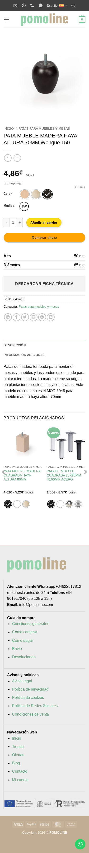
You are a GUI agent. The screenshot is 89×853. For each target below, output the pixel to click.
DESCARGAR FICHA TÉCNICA (44, 284)
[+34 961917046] (32, 5)
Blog (16, 763)
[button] (6, 19)
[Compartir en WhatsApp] (8, 317)
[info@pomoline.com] (16, 5)
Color (8, 193)
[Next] (78, 78)
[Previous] (11, 78)
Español (52, 5)
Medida (9, 205)
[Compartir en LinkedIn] (51, 317)
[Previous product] (17, 157)
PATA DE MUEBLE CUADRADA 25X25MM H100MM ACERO (64, 475)
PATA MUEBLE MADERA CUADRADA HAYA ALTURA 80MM (22, 475)
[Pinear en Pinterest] (42, 317)
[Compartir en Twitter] (25, 317)
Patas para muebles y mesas (44, 128)
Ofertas (18, 755)
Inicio (9, 128)
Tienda (18, 747)
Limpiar (80, 187)
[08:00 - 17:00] (24, 5)
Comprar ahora (44, 237)
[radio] (24, 194)
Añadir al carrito (43, 222)
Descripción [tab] (15, 345)
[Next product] (7, 157)
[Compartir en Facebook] (16, 317)
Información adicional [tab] (24, 355)
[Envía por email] (33, 317)
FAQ (73, 5)
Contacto (19, 771)
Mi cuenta (20, 780)
